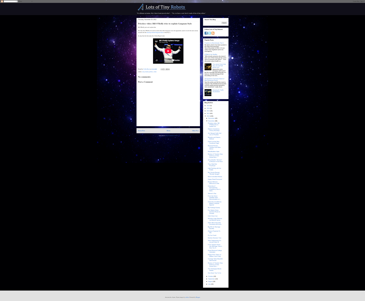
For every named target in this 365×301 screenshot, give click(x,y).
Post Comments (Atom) (172, 135)
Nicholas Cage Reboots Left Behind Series (215, 219)
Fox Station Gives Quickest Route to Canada (214, 211)
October (210, 276)
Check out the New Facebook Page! (213, 142)
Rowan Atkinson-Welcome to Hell (213, 182)
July (209, 284)
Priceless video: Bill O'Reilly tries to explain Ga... (213, 124)
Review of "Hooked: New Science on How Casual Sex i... (215, 155)
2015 (208, 108)
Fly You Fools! (212, 235)
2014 (208, 111)
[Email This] (162, 69)
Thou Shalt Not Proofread (212, 164)
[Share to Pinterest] (169, 69)
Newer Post (141, 131)
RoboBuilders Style (213, 151)
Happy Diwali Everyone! (215, 179)
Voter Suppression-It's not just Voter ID (214, 241)
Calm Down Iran (213, 216)
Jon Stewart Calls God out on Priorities (214, 134)
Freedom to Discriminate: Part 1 (214, 43)
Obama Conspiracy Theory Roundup (213, 129)
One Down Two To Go (214, 273)
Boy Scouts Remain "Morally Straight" (214, 173)
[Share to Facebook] (167, 69)
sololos (187, 297)
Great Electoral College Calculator (215, 251)
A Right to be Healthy (211, 54)
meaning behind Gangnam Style (155, 32)
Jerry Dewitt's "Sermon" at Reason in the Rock (215, 160)
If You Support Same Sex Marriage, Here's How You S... (215, 246)
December (211, 118)
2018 (208, 105)
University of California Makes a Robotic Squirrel (214, 203)
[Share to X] (165, 69)
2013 (208, 113)
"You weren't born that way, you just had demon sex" (219, 65)
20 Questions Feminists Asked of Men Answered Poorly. (214, 79)
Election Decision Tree (214, 238)
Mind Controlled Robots (215, 176)
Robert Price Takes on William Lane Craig (214, 255)
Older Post (195, 131)
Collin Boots (146, 69)
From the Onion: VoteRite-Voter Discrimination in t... (214, 197)
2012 (208, 116)
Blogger (198, 297)
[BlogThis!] (163, 69)
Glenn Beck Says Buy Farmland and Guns (214, 223)
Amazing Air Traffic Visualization (218, 90)
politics (151, 72)
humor (147, 72)
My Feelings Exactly (214, 207)
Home (168, 131)
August (210, 281)
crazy (143, 72)
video (155, 72)
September (211, 279)
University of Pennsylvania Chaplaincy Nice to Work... (214, 188)
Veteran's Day (212, 193)
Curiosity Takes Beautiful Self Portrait (215, 259)
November (211, 121)
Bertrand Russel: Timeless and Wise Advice (214, 147)
